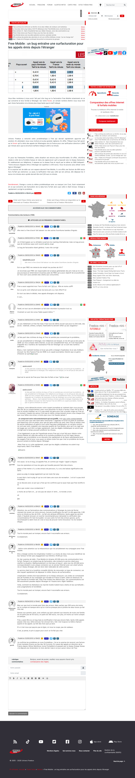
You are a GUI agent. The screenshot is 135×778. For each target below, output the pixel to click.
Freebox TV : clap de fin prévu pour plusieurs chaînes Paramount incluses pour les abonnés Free (110, 411)
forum (49, 101)
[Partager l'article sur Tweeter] (69, 193)
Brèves (83, 27)
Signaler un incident (116, 363)
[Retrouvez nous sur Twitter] (54, 741)
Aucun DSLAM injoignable (118, 355)
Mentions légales (53, 751)
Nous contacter (84, 751)
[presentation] (10, 678)
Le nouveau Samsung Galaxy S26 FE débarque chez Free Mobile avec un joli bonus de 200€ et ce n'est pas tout (111, 139)
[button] (10, 678)
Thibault (38, 193)
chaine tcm (96, 282)
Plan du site (97, 751)
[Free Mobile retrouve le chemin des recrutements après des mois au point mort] (90, 162)
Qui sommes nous (69, 751)
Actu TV (93, 386)
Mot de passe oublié (114, 18)
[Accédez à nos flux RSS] (15, 741)
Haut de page (118, 761)
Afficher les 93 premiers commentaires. (48, 220)
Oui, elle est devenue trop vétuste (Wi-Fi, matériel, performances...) (105, 425)
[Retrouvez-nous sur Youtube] (41, 741)
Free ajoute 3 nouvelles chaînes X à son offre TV (111, 406)
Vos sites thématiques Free (101, 319)
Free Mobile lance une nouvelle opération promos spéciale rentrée (34, 35)
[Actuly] (94, 346)
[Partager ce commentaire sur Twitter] (51, 226)
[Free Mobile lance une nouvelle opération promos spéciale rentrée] (90, 150)
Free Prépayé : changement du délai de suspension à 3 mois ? (106, 281)
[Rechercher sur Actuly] (122, 348)
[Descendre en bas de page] (55, 226)
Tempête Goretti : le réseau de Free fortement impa (110, 227)
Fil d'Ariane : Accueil (17, 769)
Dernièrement (13, 184)
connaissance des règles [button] (39, 662)
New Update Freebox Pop (101, 278)
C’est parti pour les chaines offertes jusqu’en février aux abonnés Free (109, 399)
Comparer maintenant (107, 121)
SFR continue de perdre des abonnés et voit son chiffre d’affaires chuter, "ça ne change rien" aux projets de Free (111, 155)
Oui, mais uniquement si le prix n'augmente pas (108, 428)
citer (46, 226)
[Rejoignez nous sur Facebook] (67, 741)
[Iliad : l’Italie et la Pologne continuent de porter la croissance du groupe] (90, 158)
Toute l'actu (31, 769)
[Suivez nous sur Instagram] (80, 741)
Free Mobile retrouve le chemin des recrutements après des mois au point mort (111, 162)
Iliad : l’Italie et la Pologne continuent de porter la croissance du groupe (36, 39)
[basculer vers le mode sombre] (100, 5)
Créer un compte (92, 18)
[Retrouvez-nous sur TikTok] (28, 741)
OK (122, 16)
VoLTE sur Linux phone (100, 287)
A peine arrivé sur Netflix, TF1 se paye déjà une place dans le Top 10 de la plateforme (110, 391)
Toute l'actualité (18, 23)
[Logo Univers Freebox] (17, 4)
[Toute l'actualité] (81, 23)
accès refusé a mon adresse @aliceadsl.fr (106, 285)
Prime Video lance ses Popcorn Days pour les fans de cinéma (33, 33)
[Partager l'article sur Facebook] (74, 193)
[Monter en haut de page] (58, 226)
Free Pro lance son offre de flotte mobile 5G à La (109, 234)
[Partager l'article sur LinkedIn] (79, 193)
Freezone (94, 13)
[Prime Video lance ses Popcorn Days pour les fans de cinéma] (90, 146)
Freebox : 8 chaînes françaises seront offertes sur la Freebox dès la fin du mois (110, 403)
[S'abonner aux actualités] (84, 193)
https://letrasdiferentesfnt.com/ (103, 269)
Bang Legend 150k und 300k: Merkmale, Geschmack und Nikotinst (106, 276)
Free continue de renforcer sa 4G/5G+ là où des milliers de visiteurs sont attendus (40, 27)
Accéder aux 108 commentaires (47, 208)
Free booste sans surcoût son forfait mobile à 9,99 (110, 232)
